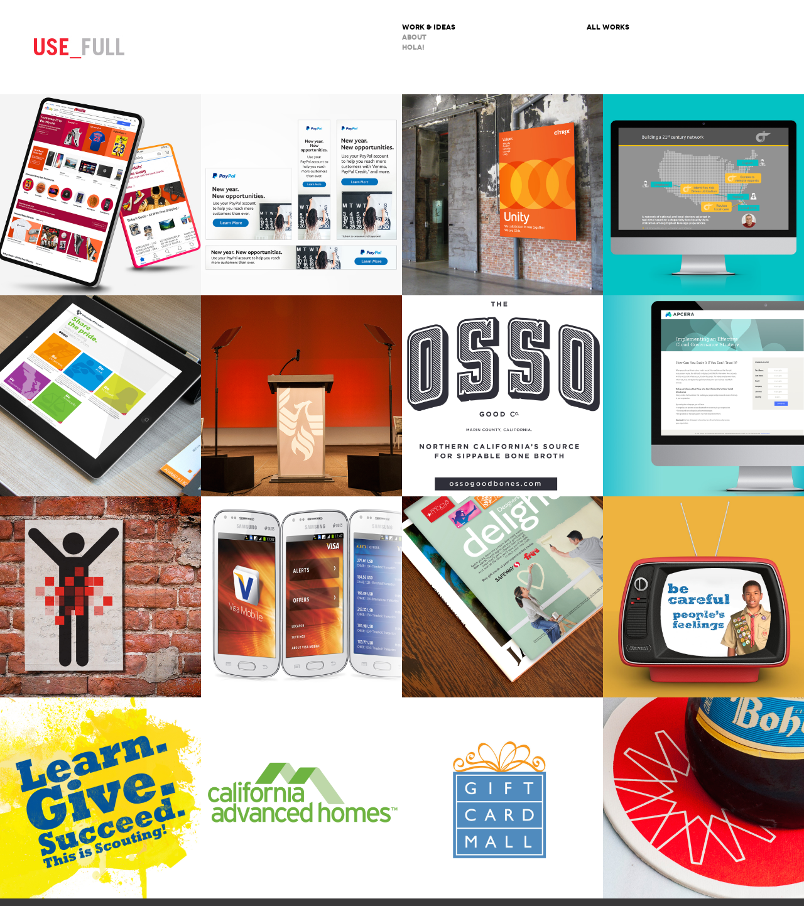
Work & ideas (428, 27)
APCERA (703, 395)
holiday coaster (703, 797)
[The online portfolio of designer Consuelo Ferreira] (79, 47)
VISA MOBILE (301, 596)
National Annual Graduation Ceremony (301, 395)
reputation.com (100, 596)
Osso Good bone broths (502, 395)
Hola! (413, 47)
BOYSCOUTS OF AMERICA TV (703, 596)
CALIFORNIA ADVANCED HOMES (301, 797)
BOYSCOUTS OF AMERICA (100, 797)
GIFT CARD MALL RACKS (502, 797)
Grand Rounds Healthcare (703, 194)
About (414, 37)
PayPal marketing (301, 194)
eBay (100, 194)
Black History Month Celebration (100, 395)
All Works (608, 27)
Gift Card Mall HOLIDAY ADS (502, 596)
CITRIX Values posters (502, 194)
